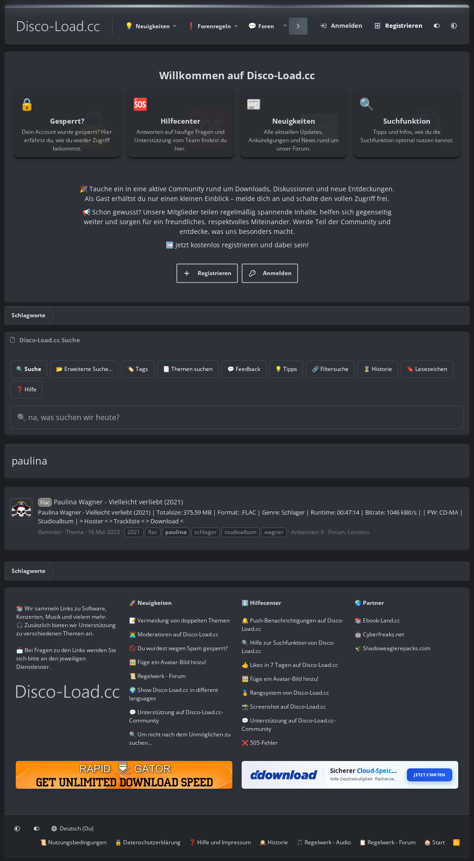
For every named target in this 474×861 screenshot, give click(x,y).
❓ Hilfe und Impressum (220, 842)
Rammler (50, 532)
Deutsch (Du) (76, 828)
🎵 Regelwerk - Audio (323, 842)
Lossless (358, 532)
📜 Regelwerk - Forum (157, 676)
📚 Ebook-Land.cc (377, 620)
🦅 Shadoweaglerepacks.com (392, 648)
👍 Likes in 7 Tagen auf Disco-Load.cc (290, 665)
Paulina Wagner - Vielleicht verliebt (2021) (111, 501)
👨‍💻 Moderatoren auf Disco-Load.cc (173, 634)
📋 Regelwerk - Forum (387, 842)
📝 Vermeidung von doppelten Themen (179, 620)
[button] (150, 26)
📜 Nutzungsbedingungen (73, 842)
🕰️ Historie (273, 842)
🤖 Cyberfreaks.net (379, 634)
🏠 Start (434, 842)
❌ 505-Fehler (260, 743)
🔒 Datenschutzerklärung (148, 842)
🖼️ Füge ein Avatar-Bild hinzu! (167, 662)
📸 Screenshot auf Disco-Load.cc (284, 706)
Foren (266, 26)
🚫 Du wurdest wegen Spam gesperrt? (178, 648)
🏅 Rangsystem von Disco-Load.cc (285, 693)
